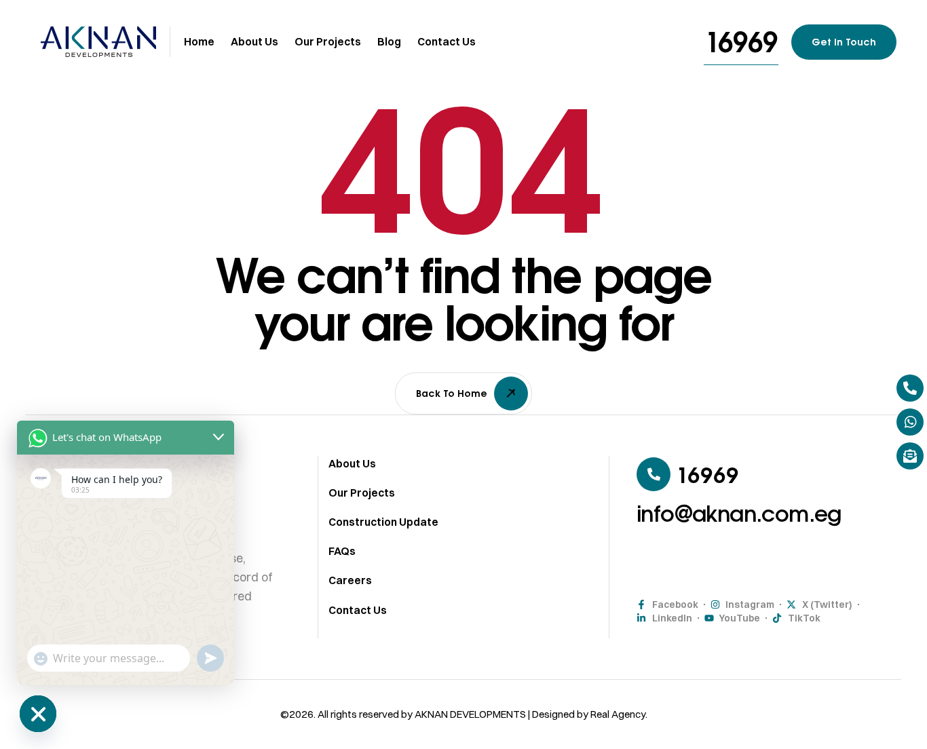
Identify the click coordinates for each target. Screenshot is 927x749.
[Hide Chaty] (38, 713)
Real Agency (617, 714)
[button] (741, 41)
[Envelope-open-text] (910, 455)
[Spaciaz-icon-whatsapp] (910, 422)
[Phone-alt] (910, 388)
